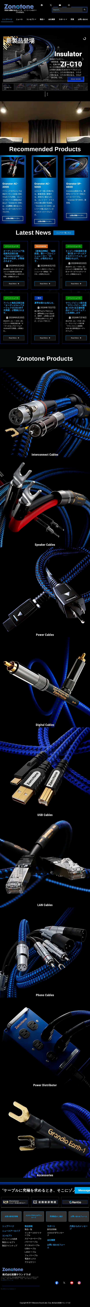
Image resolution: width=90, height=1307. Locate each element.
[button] (7, 59)
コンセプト (7, 1235)
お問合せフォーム (7, 1280)
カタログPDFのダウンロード (34, 1216)
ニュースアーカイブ (11, 1231)
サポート (51, 1226)
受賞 (72, 19)
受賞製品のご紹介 (56, 1216)
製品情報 (29, 1226)
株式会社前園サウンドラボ (16, 1274)
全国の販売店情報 (11, 1216)
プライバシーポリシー (9, 1288)
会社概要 (51, 19)
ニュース (19, 19)
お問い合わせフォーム (79, 1216)
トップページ (7, 19)
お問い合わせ (83, 19)
